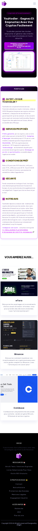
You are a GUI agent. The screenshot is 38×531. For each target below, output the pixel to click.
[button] (34, 3)
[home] (4, 3)
